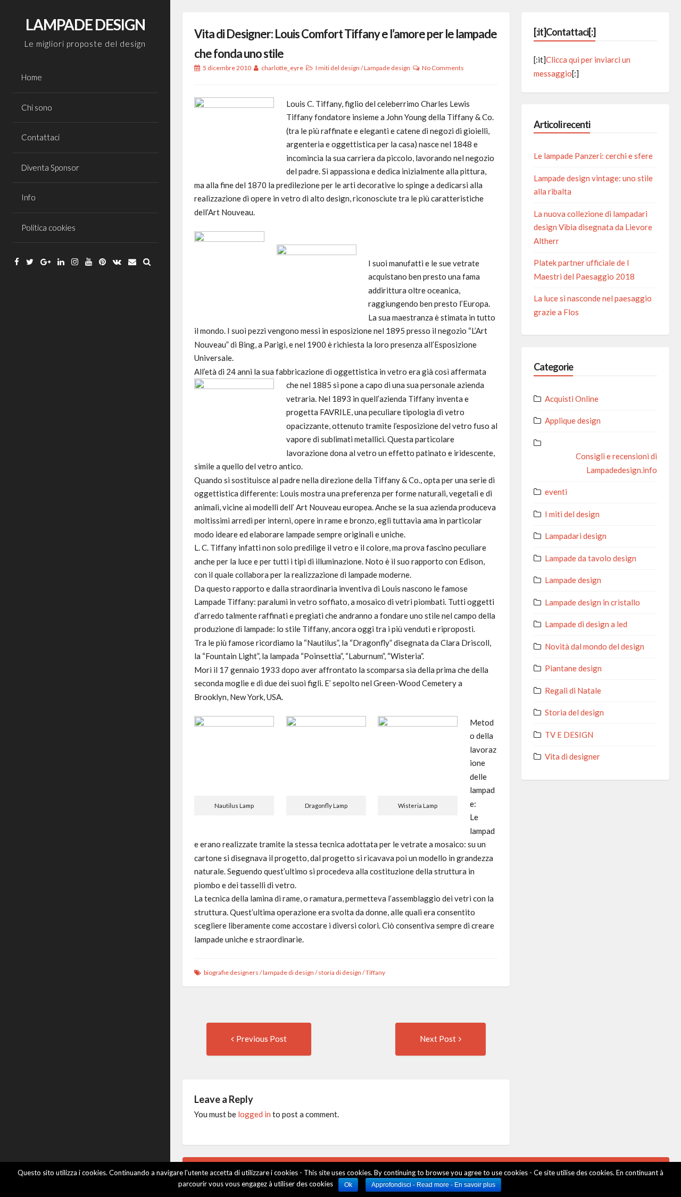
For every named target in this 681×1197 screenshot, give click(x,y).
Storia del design (574, 712)
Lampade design (387, 68)
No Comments (443, 68)
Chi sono (36, 107)
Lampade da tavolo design (590, 558)
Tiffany (375, 972)
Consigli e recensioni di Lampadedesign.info (616, 463)
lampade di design (288, 972)
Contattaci (40, 137)
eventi (556, 491)
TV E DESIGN (569, 734)
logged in (254, 1114)
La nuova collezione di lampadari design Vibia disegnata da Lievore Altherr (593, 227)
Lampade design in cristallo (592, 602)
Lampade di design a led (586, 624)
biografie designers (231, 972)
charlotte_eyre (282, 68)
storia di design (339, 972)
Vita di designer (572, 756)
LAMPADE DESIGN (85, 24)
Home (31, 77)
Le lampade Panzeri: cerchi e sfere (593, 156)
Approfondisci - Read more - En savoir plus (433, 1184)
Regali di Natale (573, 690)
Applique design (573, 420)
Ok (348, 1184)
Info (28, 197)
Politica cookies (48, 227)
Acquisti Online (572, 398)
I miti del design (337, 68)
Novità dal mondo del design (594, 646)
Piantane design (573, 668)
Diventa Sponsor (50, 167)
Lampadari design (576, 536)
